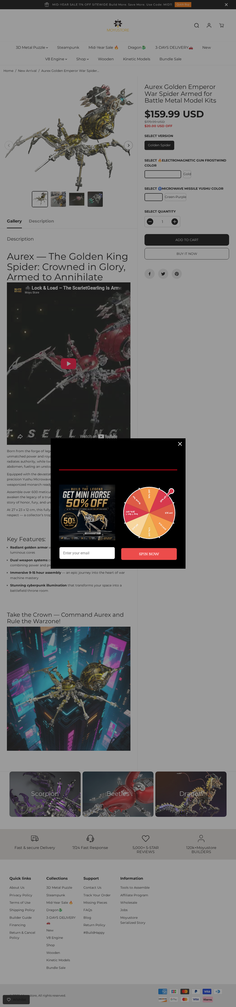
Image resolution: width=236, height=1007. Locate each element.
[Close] (180, 443)
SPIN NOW (149, 554)
